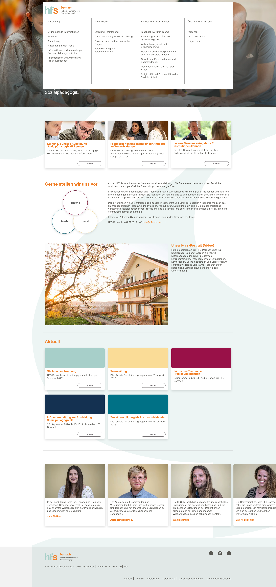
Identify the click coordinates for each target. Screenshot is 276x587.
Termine (52, 36)
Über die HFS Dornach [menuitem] (199, 21)
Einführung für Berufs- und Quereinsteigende (155, 38)
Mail (126, 566)
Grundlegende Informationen (63, 31)
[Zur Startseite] (62, 10)
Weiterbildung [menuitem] (101, 21)
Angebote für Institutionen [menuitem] (155, 21)
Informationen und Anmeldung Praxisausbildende (64, 59)
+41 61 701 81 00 (113, 566)
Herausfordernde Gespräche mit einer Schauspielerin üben (158, 53)
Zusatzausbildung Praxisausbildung (113, 36)
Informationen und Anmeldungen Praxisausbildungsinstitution (65, 52)
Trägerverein (194, 41)
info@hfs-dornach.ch (154, 222)
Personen (192, 31)
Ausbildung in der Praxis (61, 45)
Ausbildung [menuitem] (54, 21)
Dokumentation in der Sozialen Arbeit (158, 68)
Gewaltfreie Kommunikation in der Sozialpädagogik (159, 61)
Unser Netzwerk (196, 36)
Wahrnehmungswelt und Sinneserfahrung (154, 45)
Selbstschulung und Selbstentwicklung (105, 50)
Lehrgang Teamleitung (106, 31)
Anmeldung (54, 41)
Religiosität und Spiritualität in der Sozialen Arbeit (159, 76)
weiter (90, 163)
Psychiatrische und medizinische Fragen (112, 42)
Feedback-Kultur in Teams (155, 31)
